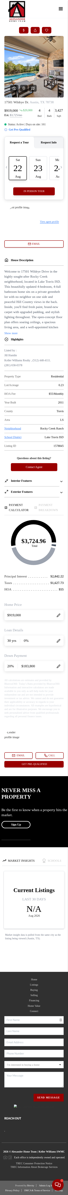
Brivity (30, 1185)
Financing (34, 1000)
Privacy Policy (12, 1190)
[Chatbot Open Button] (58, 1185)
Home (34, 979)
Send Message (48, 1097)
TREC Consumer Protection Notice (34, 1163)
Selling (34, 995)
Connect (34, 1011)
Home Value (34, 1006)
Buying (34, 990)
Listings (34, 984)
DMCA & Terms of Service (37, 1190)
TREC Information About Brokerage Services (34, 1167)
